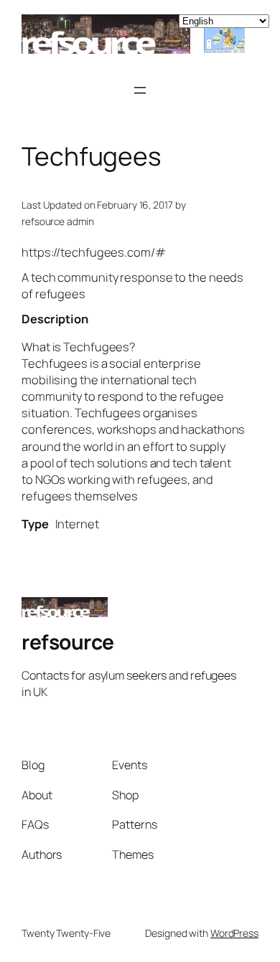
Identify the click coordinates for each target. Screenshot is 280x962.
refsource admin (58, 221)
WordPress (234, 933)
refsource (68, 641)
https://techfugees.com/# (94, 252)
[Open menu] (140, 90)
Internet (77, 523)
